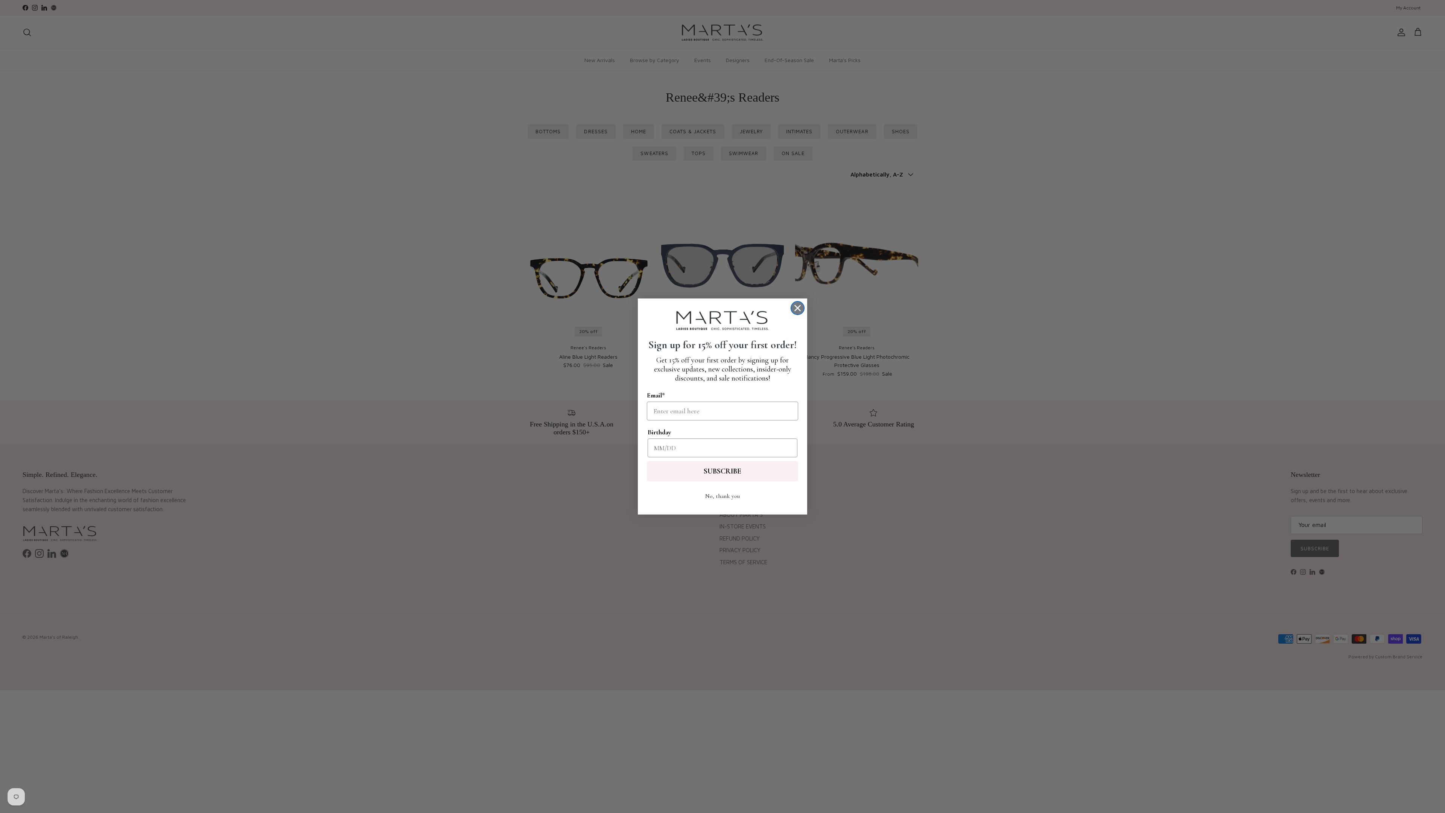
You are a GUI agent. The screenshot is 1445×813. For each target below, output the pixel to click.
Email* (656, 395)
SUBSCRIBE (722, 471)
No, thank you (722, 496)
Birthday (659, 432)
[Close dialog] (797, 308)
